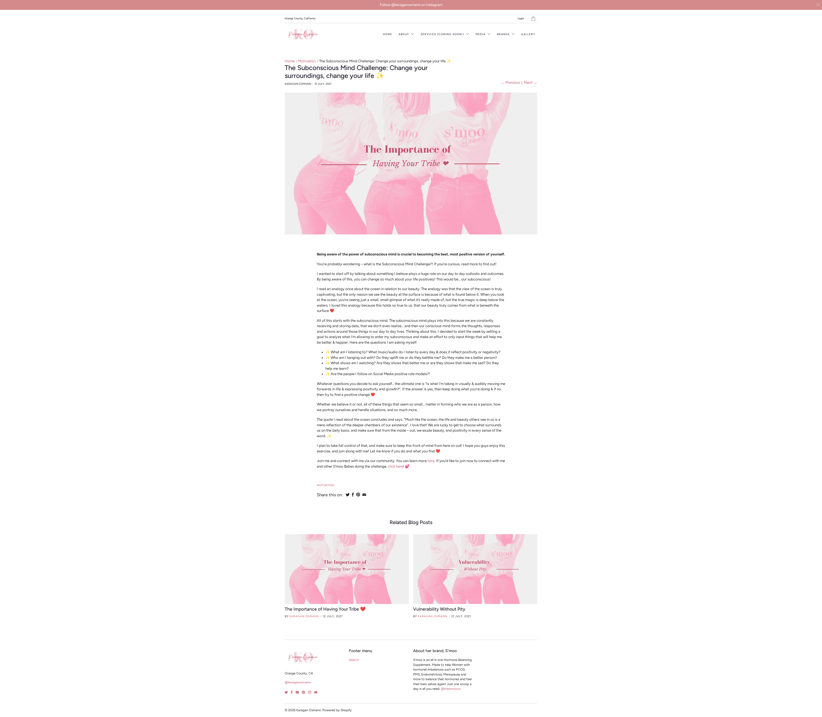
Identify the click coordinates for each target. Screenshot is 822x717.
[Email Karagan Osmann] (315, 692)
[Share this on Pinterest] (358, 494)
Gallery (528, 34)
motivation (325, 485)
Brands (504, 34)
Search (354, 660)
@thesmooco (450, 689)
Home (387, 34)
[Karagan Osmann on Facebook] (292, 692)
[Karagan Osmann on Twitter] (286, 692)
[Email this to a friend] (364, 494)
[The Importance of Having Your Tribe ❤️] (347, 569)
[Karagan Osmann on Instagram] (309, 692)
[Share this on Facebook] (352, 494)
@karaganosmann (298, 682)
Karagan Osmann (304, 616)
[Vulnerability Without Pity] (475, 569)
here (431, 461)
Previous (510, 82)
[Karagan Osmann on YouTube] (297, 692)
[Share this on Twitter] (347, 494)
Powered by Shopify (337, 710)
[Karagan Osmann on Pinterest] (303, 692)
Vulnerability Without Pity (439, 609)
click (391, 466)
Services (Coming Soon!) (443, 34)
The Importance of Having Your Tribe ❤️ (325, 609)
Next (530, 82)
